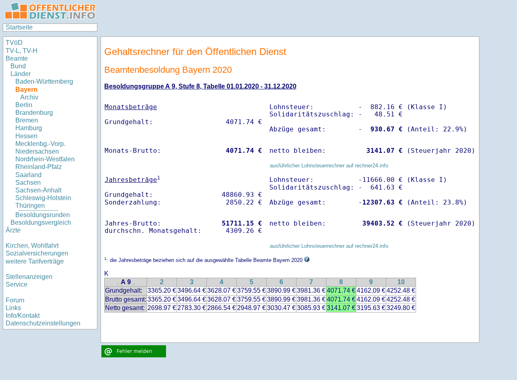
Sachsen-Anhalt (38, 190)
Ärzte (13, 230)
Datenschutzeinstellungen (43, 323)
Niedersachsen (37, 151)
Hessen (26, 136)
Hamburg (28, 128)
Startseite (19, 27)
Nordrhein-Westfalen (45, 159)
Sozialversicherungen (37, 253)
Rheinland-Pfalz (38, 166)
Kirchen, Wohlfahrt (32, 245)
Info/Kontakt (23, 315)
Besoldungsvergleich (41, 222)
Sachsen (28, 182)
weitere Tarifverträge (35, 261)
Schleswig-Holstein (43, 197)
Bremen (26, 120)
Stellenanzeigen (29, 276)
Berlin (23, 104)
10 (401, 282)
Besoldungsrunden (42, 214)
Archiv (29, 97)
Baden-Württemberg (44, 81)
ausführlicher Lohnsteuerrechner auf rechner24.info (329, 166)
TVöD (14, 42)
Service (16, 284)
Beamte (17, 58)
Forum (15, 300)
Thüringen (30, 205)
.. (118, 283)
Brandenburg (34, 112)
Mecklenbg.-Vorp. (40, 143)
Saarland (28, 174)
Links (13, 307)
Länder (21, 73)
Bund (18, 66)
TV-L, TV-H (22, 50)
